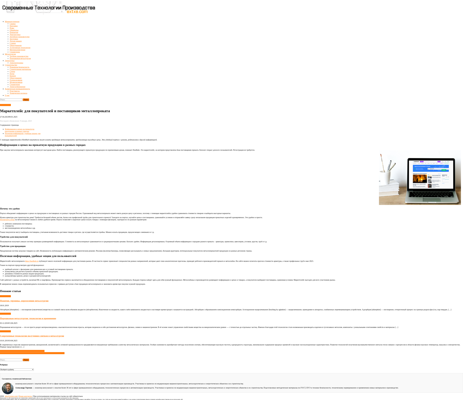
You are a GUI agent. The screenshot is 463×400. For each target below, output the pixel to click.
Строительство (11, 65)
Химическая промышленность (17, 89)
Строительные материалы (20, 69)
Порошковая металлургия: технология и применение (28, 318)
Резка (12, 28)
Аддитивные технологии (20, 48)
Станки (13, 43)
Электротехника (16, 63)
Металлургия (10, 54)
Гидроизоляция (16, 80)
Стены (12, 71)
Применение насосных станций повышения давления (22, 351)
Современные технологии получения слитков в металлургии (32, 336)
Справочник (15, 52)
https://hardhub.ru (31, 261)
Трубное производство (19, 56)
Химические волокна (18, 93)
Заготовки (14, 39)
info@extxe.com (11, 396)
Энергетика (9, 61)
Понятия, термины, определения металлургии (24, 301)
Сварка (13, 24)
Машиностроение (12, 22)
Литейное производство (20, 37)
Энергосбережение (17, 87)
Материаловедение (17, 50)
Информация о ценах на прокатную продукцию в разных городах (19, 130)
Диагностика (15, 35)
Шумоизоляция (16, 82)
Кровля (13, 76)
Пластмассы (15, 91)
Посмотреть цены (7, 220)
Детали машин (16, 41)
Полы (12, 74)
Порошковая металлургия (20, 58)
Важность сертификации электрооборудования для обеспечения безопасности (32, 353)
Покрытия (14, 32)
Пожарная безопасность (19, 67)
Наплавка (14, 26)
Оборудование (16, 45)
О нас (7, 95)
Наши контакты (25, 396)
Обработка (14, 30)
